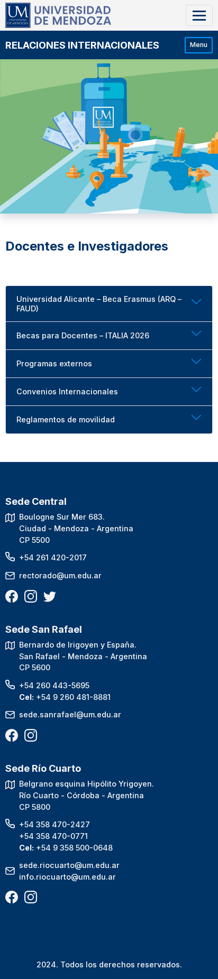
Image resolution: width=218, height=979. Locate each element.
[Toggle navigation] (199, 15)
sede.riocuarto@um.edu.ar (69, 865)
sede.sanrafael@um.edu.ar (70, 714)
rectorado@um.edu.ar (60, 575)
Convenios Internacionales (67, 391)
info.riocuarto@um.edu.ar (67, 876)
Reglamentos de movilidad (65, 419)
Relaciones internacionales (82, 45)
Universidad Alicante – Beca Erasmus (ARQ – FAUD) (98, 303)
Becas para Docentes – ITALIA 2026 (82, 335)
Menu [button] (198, 45)
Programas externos (54, 363)
